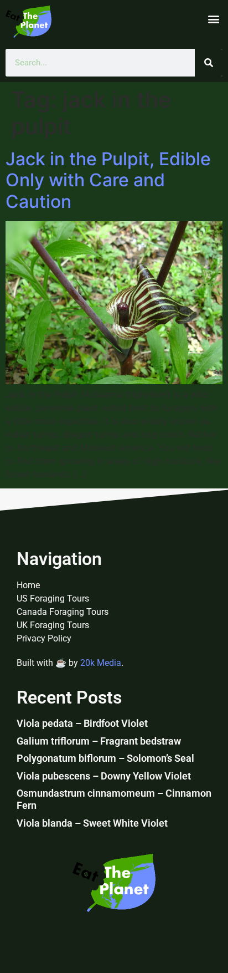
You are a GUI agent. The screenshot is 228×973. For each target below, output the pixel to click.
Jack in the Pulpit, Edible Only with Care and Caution (108, 180)
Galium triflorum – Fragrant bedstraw (99, 741)
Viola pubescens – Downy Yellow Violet (104, 776)
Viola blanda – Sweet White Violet (92, 823)
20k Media (100, 663)
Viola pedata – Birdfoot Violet (82, 723)
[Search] (208, 63)
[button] (213, 19)
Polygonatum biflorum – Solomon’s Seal (105, 758)
